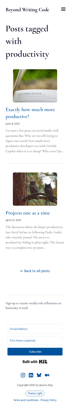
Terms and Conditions (25, 400)
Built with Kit (35, 361)
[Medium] (47, 375)
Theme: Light (35, 393)
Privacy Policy (49, 400)
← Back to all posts (35, 271)
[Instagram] (23, 375)
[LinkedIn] (31, 375)
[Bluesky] (39, 375)
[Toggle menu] (63, 9)
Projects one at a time (28, 213)
